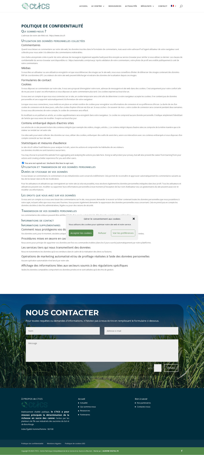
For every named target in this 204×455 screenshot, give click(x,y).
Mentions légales (54, 443)
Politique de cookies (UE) (75, 443)
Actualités (131, 6)
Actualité (84, 403)
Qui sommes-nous (88, 406)
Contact (162, 6)
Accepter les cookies (81, 232)
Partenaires (85, 414)
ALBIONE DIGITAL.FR (111, 451)
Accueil (83, 6)
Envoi (171, 368)
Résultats (146, 6)
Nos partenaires (144, 403)
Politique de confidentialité (32, 443)
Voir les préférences (123, 232)
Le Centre (96, 6)
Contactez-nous (143, 406)
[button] (133, 218)
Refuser (102, 232)
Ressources (115, 6)
